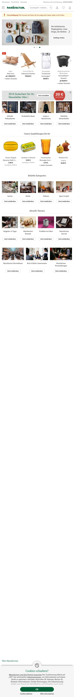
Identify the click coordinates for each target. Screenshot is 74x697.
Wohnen (46, 196)
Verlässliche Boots (28, 116)
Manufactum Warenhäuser (13, 263)
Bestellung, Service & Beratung (57, 2)
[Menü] (3, 7)
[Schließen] (70, 92)
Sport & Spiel (64, 196)
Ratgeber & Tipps (9, 231)
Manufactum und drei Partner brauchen (25, 675)
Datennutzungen (34, 677)
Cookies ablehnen (26, 693)
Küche (28, 196)
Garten (10, 196)
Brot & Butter (15, 2)
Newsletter (23, 2)
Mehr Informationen (47, 693)
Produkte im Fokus (46, 231)
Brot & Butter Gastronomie (37, 263)
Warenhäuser (6, 2)
